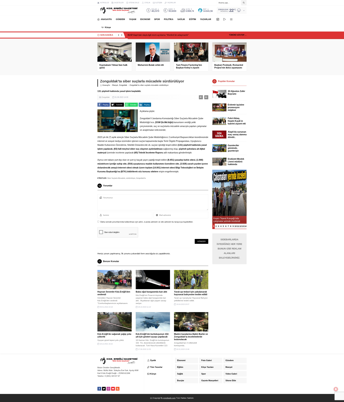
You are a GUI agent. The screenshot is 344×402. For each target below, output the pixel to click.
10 (235, 226)
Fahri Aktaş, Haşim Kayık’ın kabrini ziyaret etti (237, 121)
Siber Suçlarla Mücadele (116, 178)
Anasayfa (106, 85)
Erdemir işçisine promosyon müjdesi (236, 107)
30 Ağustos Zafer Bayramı (236, 92)
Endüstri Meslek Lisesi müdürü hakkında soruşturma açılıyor (236, 164)
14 (245, 226)
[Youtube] (113, 389)
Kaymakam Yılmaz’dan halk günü (113, 66)
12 (240, 226)
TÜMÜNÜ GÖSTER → (238, 35)
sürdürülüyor (130, 178)
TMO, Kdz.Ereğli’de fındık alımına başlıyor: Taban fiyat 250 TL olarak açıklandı (165, 35)
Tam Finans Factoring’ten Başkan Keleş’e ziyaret (189, 66)
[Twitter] (104, 389)
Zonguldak (123, 85)
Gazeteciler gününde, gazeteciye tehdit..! (233, 149)
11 (238, 226)
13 (243, 226)
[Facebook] (99, 389)
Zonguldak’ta (141, 178)
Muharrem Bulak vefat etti (151, 65)
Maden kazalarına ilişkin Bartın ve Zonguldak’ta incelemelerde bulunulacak (191, 337)
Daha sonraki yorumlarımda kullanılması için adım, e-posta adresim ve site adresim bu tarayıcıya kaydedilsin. (146, 222)
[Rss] (117, 389)
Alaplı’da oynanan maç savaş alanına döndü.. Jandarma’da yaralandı (237, 137)
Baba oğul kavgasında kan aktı (151, 292)
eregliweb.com (169, 398)
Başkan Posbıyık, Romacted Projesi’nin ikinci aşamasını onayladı (228, 68)
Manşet (115, 85)
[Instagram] (108, 389)
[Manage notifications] (336, 389)
